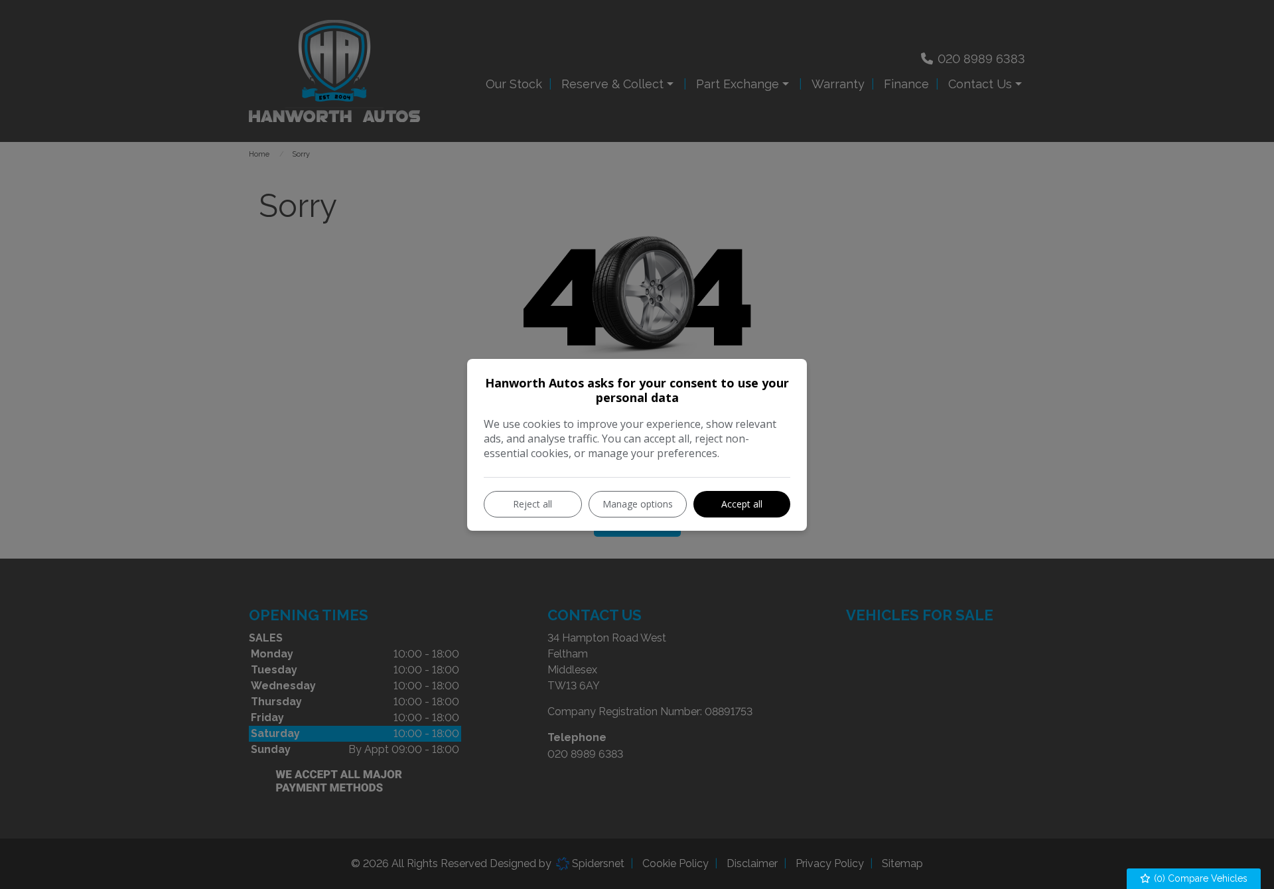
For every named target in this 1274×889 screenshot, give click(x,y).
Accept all (741, 504)
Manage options (637, 504)
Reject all (532, 504)
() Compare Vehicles (1199, 878)
